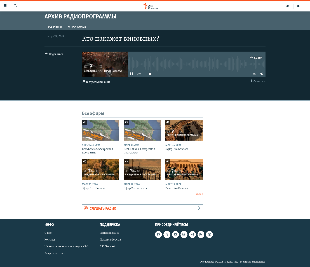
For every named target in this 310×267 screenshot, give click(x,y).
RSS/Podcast (107, 246)
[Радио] (288, 6)
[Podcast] (209, 234)
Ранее (199, 194)
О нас (47, 233)
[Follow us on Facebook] (158, 234)
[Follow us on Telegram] (192, 234)
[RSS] (201, 234)
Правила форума (110, 239)
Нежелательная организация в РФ (66, 246)
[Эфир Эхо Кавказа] (184, 130)
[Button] (54, 55)
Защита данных (54, 253)
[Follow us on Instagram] (183, 234)
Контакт (49, 239)
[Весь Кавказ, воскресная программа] (100, 130)
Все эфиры (55, 26)
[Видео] (298, 6)
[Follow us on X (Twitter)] (166, 234)
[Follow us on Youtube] (175, 234)
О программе (77, 26)
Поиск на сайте (109, 233)
